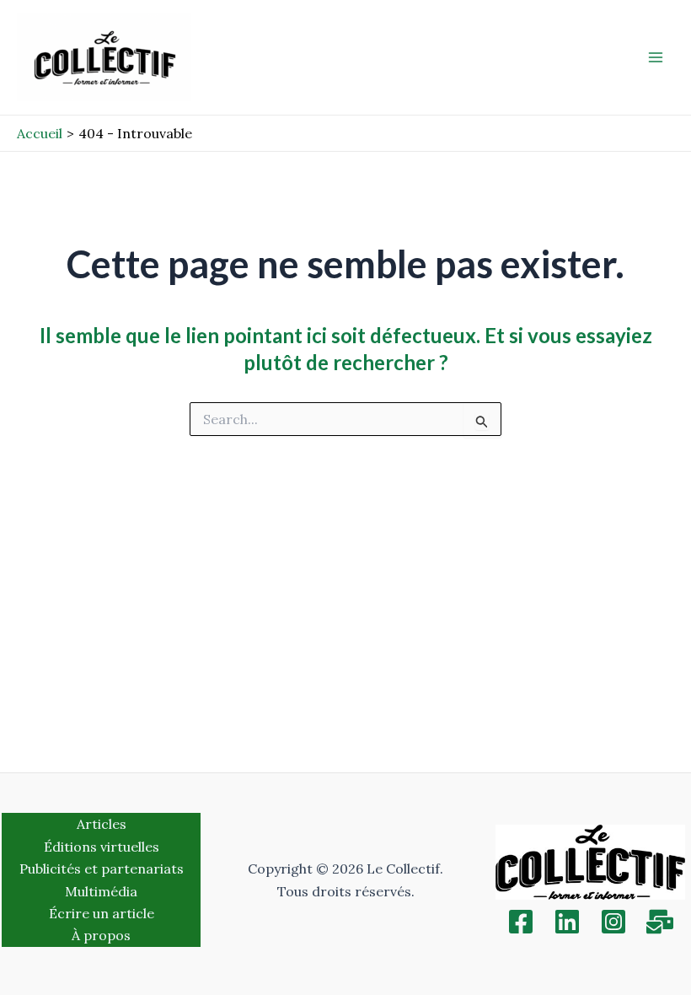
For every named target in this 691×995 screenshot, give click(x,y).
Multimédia (101, 891)
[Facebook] (520, 921)
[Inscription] (659, 921)
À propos (101, 935)
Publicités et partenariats (101, 868)
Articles (101, 823)
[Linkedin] (567, 921)
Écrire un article (101, 913)
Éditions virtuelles (101, 846)
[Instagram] (613, 921)
